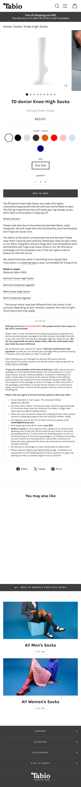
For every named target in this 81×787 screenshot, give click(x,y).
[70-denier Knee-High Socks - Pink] (5, 538)
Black (18, 138)
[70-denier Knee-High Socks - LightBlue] (9, 538)
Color (40, 131)
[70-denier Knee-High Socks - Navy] (14, 538)
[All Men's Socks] (40, 620)
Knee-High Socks (36, 26)
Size (40, 159)
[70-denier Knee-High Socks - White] (5, 535)
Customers (40, 752)
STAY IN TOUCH (40, 763)
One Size (40, 165)
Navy (40, 148)
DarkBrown (36, 138)
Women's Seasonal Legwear (19, 285)
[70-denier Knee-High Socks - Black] (9, 535)
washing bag (28, 262)
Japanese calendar (20, 402)
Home (7, 26)
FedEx (68, 416)
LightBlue (72, 138)
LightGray (27, 138)
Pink (63, 138)
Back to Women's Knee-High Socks (43, 587)
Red (54, 138)
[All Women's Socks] (40, 677)
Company (40, 731)
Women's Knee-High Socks (18, 278)
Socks (18, 26)
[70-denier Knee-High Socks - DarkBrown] (18, 535)
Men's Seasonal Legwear (17, 298)
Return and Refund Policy (38, 450)
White (9, 138)
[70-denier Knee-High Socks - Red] (27, 535)
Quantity (40, 175)
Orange (45, 138)
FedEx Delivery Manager (16, 364)
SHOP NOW (40, 652)
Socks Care (61, 259)
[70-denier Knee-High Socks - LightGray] (14, 535)
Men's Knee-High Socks (16, 291)
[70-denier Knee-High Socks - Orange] (22, 535)
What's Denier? (11, 218)
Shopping (40, 742)
